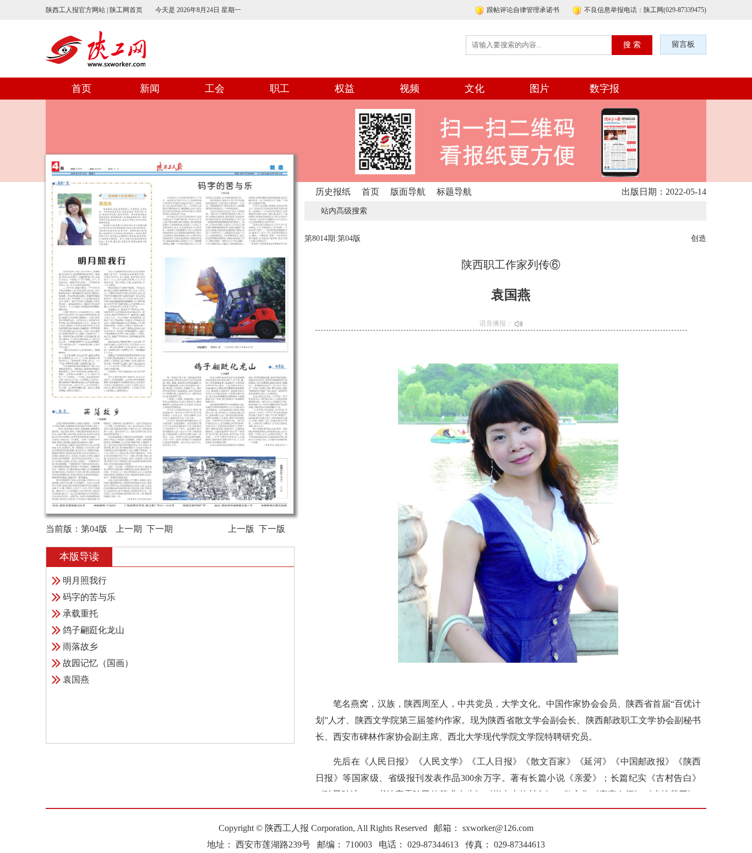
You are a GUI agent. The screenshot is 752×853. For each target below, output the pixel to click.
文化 (474, 88)
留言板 (683, 44)
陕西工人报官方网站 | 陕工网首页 (94, 10)
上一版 (241, 528)
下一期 (159, 528)
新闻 (150, 88)
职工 (280, 88)
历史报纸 (333, 191)
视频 (409, 88)
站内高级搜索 (344, 211)
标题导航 (454, 191)
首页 (81, 88)
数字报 (604, 88)
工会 (215, 88)
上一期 (129, 528)
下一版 (272, 528)
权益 (345, 88)
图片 (539, 88)
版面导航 (408, 191)
